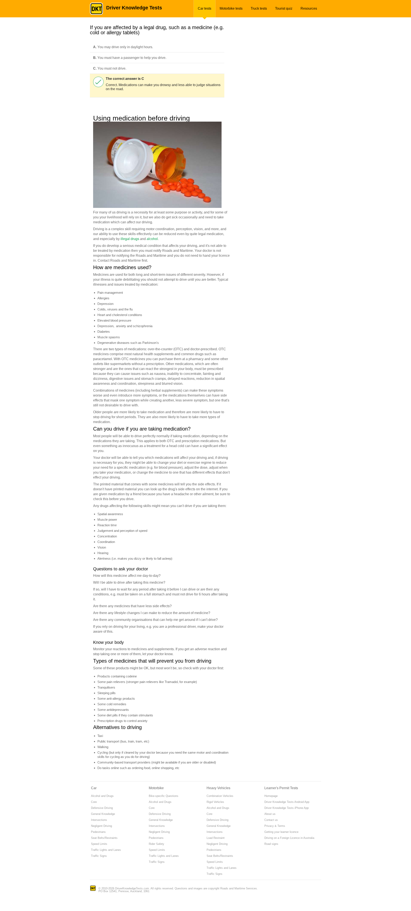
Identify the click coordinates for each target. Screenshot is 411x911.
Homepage (271, 796)
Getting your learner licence (281, 831)
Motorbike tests (231, 8)
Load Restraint (216, 837)
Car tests (204, 8)
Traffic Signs (99, 855)
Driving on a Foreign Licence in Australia (289, 837)
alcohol (152, 239)
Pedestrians (98, 831)
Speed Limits (99, 843)
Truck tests (259, 8)
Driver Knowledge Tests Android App (286, 802)
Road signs (271, 843)
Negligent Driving (101, 826)
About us (269, 814)
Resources (309, 8)
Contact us (271, 820)
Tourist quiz (283, 8)
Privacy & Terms (274, 826)
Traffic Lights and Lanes (106, 849)
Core (94, 802)
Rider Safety (156, 843)
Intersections (99, 820)
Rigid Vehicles (215, 802)
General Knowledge (103, 814)
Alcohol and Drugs (102, 796)
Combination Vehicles (220, 796)
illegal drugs (130, 239)
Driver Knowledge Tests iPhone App (286, 808)
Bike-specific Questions (163, 796)
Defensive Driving (102, 808)
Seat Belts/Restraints (104, 837)
